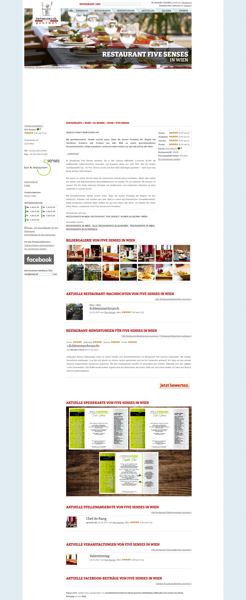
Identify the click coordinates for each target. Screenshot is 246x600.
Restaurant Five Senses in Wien (47, 13)
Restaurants (102, 10)
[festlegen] (187, 3)
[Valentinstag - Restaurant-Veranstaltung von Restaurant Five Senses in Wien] (71, 564)
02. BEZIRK (99, 123)
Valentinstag (99, 556)
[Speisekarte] (98, 449)
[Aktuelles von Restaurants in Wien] (74, 319)
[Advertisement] (108, 93)
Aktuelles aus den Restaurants (148, 10)
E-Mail (27, 185)
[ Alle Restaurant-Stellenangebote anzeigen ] (171, 512)
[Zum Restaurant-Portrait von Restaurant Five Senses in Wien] (71, 527)
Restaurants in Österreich (82, 229)
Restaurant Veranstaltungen (183, 10)
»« (83, 346)
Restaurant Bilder (166, 10)
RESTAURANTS (74, 123)
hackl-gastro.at (31, 182)
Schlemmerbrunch (104, 308)
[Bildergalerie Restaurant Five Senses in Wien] (75, 261)
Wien (92, 305)
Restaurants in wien (142, 226)
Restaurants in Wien (78, 226)
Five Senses (109, 312)
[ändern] (188, 6)
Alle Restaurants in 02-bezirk (110, 226)
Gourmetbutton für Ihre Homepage (39, 235)
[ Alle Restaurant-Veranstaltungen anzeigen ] (171, 550)
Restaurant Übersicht (80, 10)
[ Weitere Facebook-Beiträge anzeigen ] (174, 584)
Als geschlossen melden (35, 249)
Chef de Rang (96, 519)
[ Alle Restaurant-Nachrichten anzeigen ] (173, 299)
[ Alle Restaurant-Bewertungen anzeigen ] (140, 336)
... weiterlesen (72, 153)
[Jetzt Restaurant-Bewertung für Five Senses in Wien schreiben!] (174, 389)
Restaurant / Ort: (90, 4)
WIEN (88, 123)
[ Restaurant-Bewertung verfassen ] (176, 336)
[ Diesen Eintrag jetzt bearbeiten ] (39, 245)
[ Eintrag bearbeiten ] (33, 126)
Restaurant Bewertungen (126, 10)
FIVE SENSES (122, 123)
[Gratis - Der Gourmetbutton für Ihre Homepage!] (45, 231)
